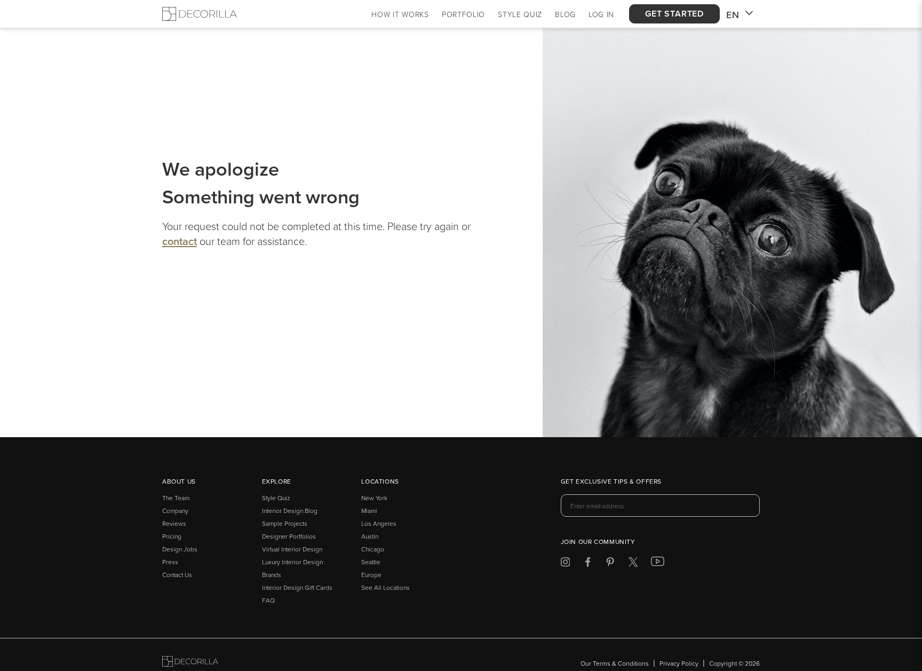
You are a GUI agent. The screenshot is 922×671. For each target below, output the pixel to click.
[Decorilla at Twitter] (633, 564)
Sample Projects (284, 523)
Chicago (372, 549)
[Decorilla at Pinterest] (610, 564)
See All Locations (385, 587)
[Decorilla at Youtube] (657, 564)
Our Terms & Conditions (615, 663)
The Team (175, 497)
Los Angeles (378, 523)
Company (175, 510)
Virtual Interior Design (292, 549)
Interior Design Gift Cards (297, 587)
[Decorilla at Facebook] (587, 564)
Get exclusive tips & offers (611, 482)
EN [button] (733, 14)
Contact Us (177, 574)
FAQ (268, 600)
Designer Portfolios (289, 536)
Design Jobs (179, 549)
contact (179, 241)
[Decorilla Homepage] (199, 14)
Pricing (171, 536)
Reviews (174, 523)
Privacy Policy (678, 663)
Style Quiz (276, 497)
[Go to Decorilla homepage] (190, 663)
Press (170, 561)
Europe (371, 574)
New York (374, 497)
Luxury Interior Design (292, 561)
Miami (369, 510)
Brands (271, 574)
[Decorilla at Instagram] (565, 564)
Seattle (370, 561)
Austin (369, 536)
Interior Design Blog (289, 510)
